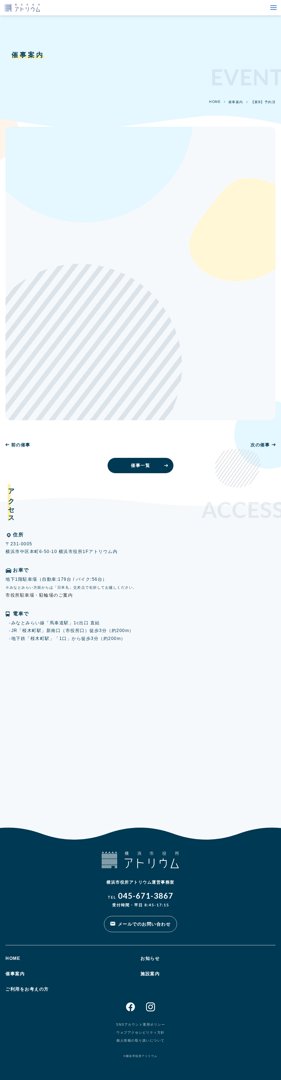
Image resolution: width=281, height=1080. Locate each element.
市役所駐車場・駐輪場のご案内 (39, 595)
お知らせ (150, 958)
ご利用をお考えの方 (27, 989)
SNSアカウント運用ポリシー (140, 1025)
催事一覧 (140, 465)
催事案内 (235, 102)
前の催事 (20, 444)
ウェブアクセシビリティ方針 (140, 1032)
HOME (215, 102)
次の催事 (260, 444)
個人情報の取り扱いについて (140, 1040)
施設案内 (150, 973)
